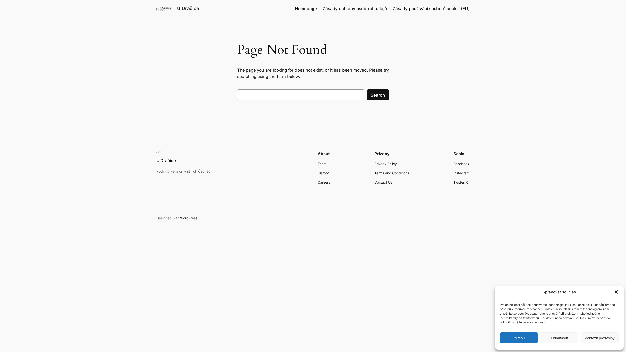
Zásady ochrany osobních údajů (355, 8)
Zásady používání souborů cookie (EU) (431, 8)
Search (378, 95)
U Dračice (188, 8)
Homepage (306, 8)
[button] (616, 291)
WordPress (188, 218)
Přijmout (518, 338)
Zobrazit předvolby (600, 338)
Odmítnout (559, 338)
